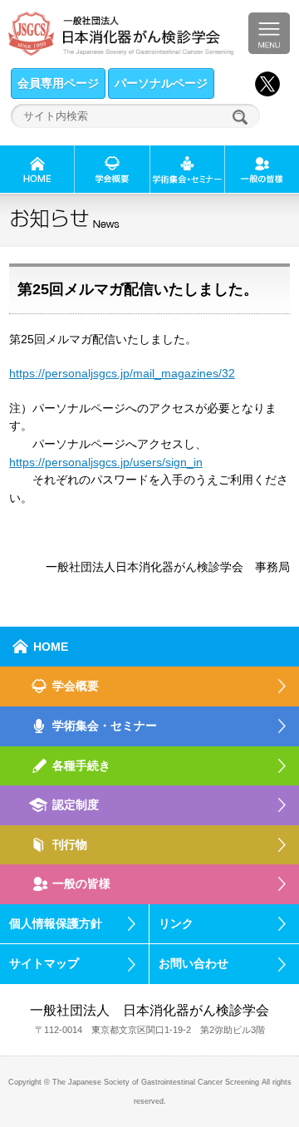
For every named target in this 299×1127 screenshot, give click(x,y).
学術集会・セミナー (104, 725)
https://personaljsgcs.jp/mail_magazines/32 (122, 373)
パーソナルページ (161, 83)
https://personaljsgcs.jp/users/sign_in (106, 462)
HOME (50, 646)
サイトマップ (44, 963)
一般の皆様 (81, 883)
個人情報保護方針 (55, 923)
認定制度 (75, 804)
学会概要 (75, 685)
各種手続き (81, 765)
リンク (176, 923)
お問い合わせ (193, 963)
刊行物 (69, 844)
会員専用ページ (58, 83)
